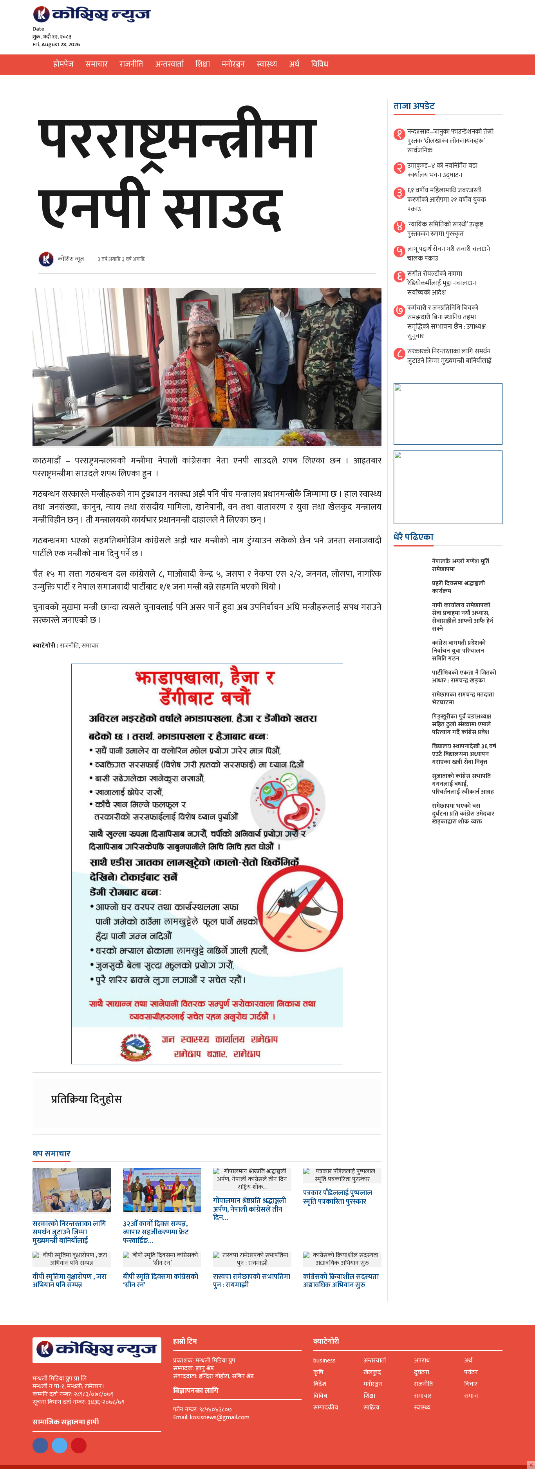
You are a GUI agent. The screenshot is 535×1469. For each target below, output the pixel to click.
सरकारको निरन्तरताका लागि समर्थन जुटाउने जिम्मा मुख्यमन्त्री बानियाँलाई (69, 1232)
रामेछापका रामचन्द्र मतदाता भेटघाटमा (463, 698)
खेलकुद (372, 1372)
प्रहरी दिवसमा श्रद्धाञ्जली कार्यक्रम (458, 587)
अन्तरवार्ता (169, 64)
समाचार (96, 64)
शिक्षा (202, 64)
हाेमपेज (63, 64)
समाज (471, 1396)
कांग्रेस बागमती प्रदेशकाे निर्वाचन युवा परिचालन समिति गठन (459, 651)
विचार (470, 1384)
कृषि (318, 1372)
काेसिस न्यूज (71, 259)
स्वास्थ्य (267, 64)
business (324, 1360)
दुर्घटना (421, 1372)
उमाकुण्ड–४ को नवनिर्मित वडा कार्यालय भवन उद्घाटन (442, 170)
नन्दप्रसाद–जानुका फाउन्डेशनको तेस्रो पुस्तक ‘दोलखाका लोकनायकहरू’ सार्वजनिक (450, 141)
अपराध (422, 1360)
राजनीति (131, 64)
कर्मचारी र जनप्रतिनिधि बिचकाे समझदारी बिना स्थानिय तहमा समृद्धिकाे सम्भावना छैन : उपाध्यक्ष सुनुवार (446, 322)
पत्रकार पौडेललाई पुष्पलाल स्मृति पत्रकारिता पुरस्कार (337, 1197)
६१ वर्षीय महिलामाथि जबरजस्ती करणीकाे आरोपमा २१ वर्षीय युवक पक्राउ (446, 200)
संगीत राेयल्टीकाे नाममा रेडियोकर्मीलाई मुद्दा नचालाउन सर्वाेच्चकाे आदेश (441, 283)
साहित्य (371, 1407)
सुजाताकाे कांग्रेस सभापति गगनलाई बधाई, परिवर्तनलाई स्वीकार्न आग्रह (463, 784)
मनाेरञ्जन (233, 64)
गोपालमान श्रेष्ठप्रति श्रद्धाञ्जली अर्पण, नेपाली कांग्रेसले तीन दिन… (249, 1209)
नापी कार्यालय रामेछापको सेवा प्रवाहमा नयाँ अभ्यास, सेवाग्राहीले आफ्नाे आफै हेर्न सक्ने (462, 617)
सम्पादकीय (325, 1407)
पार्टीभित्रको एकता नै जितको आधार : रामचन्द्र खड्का (464, 677)
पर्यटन (471, 1372)
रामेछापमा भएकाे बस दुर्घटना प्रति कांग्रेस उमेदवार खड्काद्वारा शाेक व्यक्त (463, 814)
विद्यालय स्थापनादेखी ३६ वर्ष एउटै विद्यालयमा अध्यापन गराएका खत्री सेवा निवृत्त (464, 754)
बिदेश (319, 1384)
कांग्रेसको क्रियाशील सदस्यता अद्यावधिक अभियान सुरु (341, 1281)
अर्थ (294, 64)
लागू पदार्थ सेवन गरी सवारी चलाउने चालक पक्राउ (448, 254)
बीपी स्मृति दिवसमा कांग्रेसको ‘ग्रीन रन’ (160, 1281)
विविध (319, 64)
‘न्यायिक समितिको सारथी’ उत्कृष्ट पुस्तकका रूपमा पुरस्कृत (445, 229)
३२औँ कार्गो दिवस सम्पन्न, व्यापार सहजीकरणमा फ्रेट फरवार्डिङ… (156, 1232)
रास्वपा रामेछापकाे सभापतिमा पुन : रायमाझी (251, 1281)
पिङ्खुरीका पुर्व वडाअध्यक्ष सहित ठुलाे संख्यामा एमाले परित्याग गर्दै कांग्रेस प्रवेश (461, 724)
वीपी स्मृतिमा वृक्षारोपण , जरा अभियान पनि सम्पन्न (70, 1281)
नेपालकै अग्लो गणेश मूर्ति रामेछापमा (460, 565)
